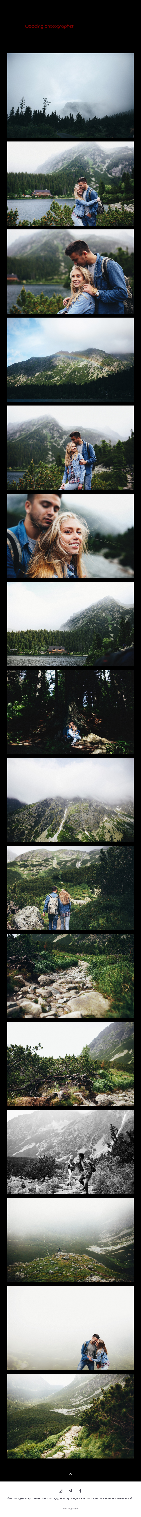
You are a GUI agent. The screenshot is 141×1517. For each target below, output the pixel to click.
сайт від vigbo (70, 1508)
